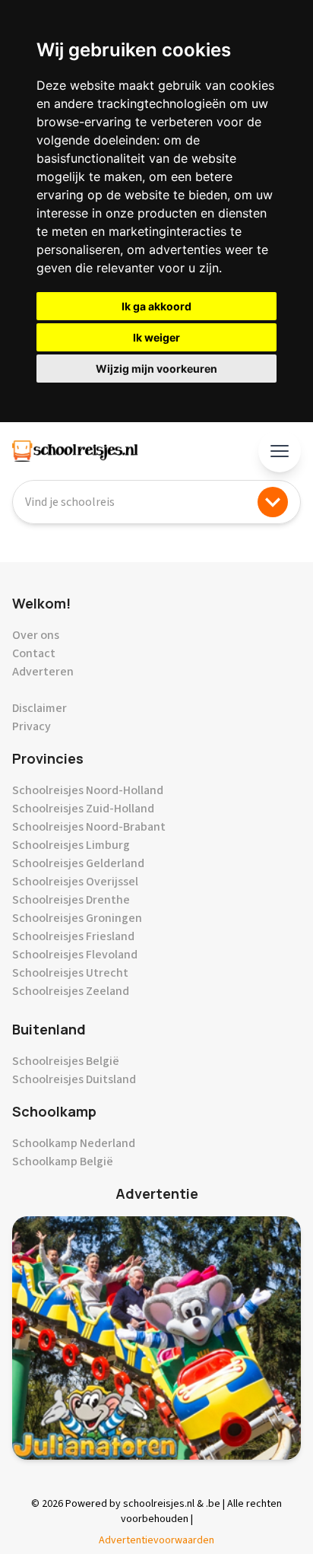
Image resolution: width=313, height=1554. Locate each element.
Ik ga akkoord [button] (156, 306)
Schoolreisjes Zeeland (70, 991)
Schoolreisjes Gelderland (78, 863)
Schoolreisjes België (65, 1061)
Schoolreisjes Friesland (73, 936)
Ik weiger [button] (156, 337)
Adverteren (43, 671)
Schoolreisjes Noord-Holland (87, 790)
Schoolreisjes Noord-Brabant (89, 826)
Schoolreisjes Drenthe (71, 899)
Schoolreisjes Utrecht (70, 972)
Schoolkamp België (62, 1161)
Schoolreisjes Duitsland (74, 1079)
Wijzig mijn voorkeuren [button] (156, 368)
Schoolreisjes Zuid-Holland (83, 808)
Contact (33, 653)
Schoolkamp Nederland (73, 1143)
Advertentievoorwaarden (156, 1540)
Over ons (35, 635)
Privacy (31, 726)
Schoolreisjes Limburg (71, 845)
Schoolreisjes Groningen (77, 918)
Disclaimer (39, 708)
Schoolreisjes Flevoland (75, 954)
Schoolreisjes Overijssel (75, 881)
